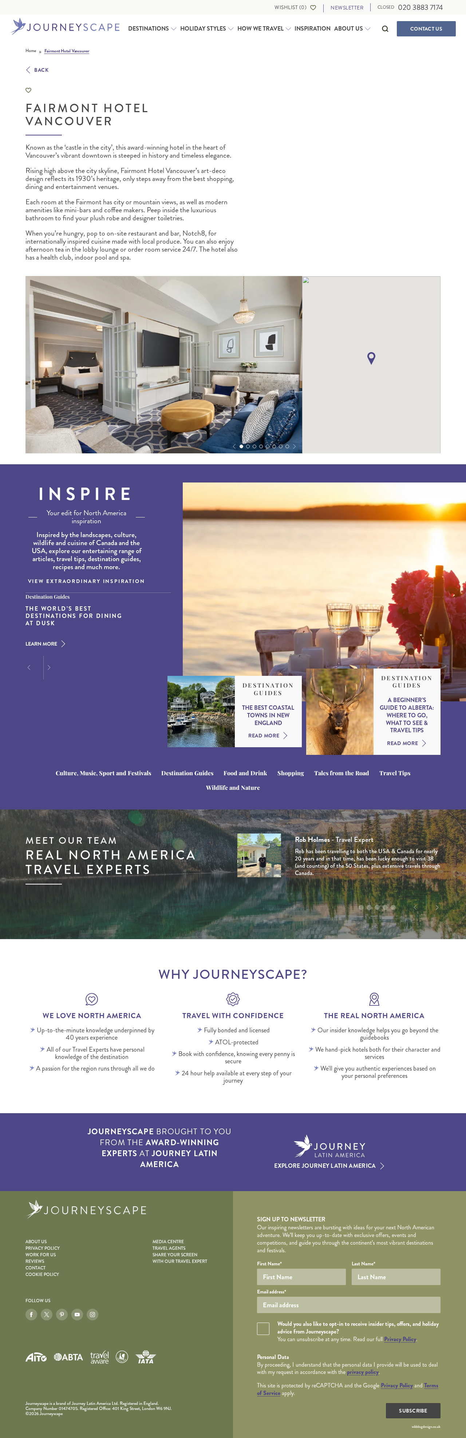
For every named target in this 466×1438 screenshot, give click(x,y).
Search (385, 29)
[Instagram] (92, 1314)
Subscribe (413, 1410)
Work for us (40, 1255)
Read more (263, 735)
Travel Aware (99, 1357)
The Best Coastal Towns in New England (268, 715)
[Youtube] (77, 1314)
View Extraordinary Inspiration (86, 581)
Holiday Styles (203, 29)
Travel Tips (394, 773)
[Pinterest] (62, 1314)
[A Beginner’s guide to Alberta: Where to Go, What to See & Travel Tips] (340, 712)
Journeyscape (64, 27)
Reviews (34, 1261)
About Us (348, 29)
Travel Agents (169, 1248)
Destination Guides (268, 689)
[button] (233, 446)
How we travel (260, 29)
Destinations (148, 29)
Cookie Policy (42, 1275)
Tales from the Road (341, 773)
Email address (271, 1291)
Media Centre (168, 1242)
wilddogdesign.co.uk (426, 1426)
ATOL (122, 1357)
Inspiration (313, 28)
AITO (36, 1357)
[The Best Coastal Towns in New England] (201, 711)
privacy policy (363, 1372)
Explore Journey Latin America (325, 1166)
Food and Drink (245, 773)
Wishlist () (291, 7)
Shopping (290, 773)
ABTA (68, 1357)
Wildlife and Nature (233, 787)
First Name (269, 1263)
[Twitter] (46, 1314)
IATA (145, 1356)
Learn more (41, 644)
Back (41, 70)
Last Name (363, 1263)
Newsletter (347, 7)
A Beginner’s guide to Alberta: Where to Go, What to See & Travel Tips (407, 715)
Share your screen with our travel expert (180, 1258)
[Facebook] (31, 1314)
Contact (426, 28)
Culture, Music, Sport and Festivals (103, 773)
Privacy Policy (42, 1248)
